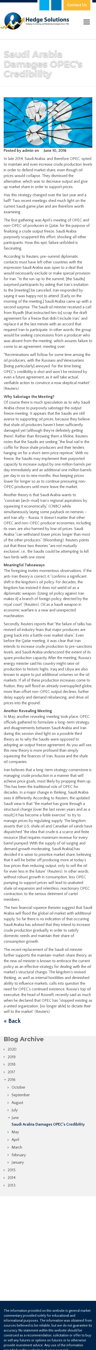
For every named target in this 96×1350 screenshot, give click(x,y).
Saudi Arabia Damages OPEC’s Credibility (48, 1124)
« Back (12, 1021)
